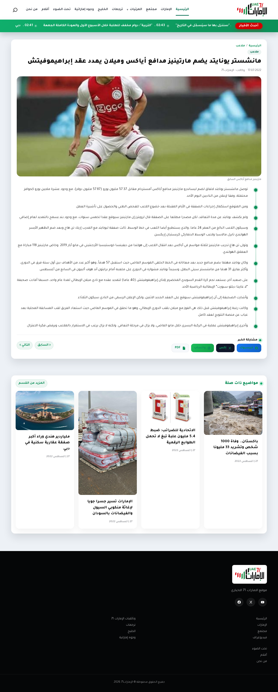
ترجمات (131, 625)
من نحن (261, 661)
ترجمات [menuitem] (117, 9)
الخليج (132, 631)
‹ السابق (44, 345)
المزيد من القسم (31, 383)
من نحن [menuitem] (32, 9)
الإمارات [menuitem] (166, 9)
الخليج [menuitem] (103, 9)
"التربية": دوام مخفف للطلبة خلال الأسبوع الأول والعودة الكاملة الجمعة (129, 25)
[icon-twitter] (251, 602)
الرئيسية (255, 45)
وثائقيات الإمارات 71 (123, 618)
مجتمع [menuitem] (151, 9)
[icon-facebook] (239, 602)
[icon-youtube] (262, 602)
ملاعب (240, 45)
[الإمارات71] (252, 9)
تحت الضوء (259, 648)
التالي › (25, 345)
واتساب (200, 347)
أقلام (263, 655)
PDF (177, 347)
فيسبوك (246, 347)
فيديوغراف (260, 637)
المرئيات (134, 9)
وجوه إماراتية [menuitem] (84, 9)
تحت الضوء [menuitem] (62, 9)
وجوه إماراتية (127, 637)
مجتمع (262, 631)
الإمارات (262, 625)
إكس (222, 347)
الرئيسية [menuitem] (182, 9)
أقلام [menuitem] (45, 9)
